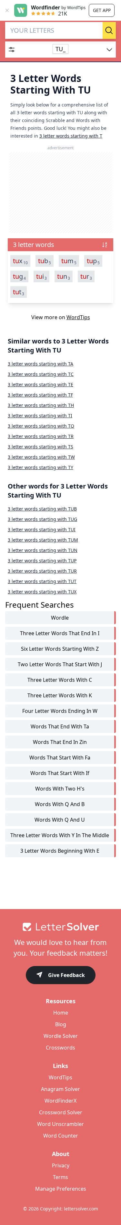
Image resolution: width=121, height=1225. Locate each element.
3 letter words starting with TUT (42, 581)
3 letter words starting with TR (41, 436)
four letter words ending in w (59, 710)
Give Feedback (66, 975)
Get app (102, 10)
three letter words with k (59, 695)
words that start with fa (59, 757)
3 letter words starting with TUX (42, 592)
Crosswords (60, 1047)
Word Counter (60, 1135)
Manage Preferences (60, 1188)
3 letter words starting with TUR (42, 571)
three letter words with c (59, 679)
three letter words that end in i (59, 633)
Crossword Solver (60, 1112)
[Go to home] (60, 927)
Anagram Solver (60, 1089)
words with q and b (60, 804)
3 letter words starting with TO (41, 426)
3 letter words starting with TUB (42, 509)
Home (60, 1012)
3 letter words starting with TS (40, 447)
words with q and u (60, 819)
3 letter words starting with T (70, 136)
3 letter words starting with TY (40, 467)
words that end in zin (60, 742)
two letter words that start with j (60, 664)
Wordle (60, 617)
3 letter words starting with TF (40, 395)
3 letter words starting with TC (41, 374)
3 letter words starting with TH (41, 405)
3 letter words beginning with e (59, 850)
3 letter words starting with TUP (42, 560)
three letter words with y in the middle (59, 835)
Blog (60, 1024)
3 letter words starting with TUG (42, 519)
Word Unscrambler (60, 1124)
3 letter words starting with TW (41, 457)
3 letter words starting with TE (40, 384)
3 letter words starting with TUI (42, 529)
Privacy (60, 1165)
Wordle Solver (61, 1036)
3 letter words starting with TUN (42, 550)
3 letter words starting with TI (40, 415)
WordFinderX (60, 1100)
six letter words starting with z (60, 648)
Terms (60, 1177)
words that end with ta (60, 726)
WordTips (78, 317)
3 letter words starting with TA (40, 364)
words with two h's (60, 788)
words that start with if (59, 773)
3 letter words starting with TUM (43, 540)
